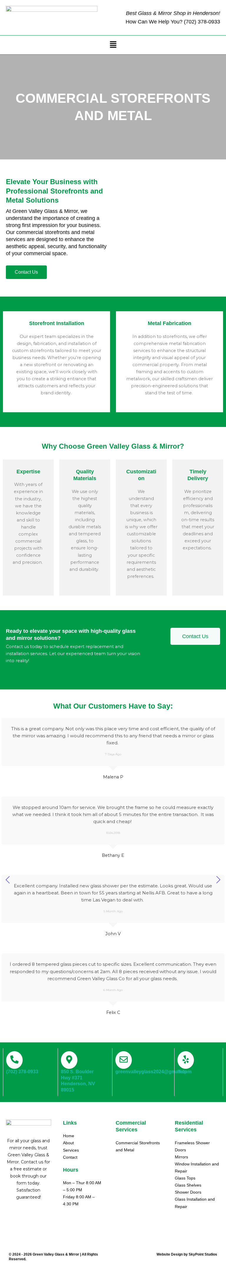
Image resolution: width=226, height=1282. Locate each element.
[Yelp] (185, 1060)
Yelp (182, 1071)
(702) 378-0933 (22, 1071)
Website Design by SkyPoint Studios (187, 1254)
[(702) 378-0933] (14, 1060)
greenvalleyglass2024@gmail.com (153, 1071)
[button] (113, 44)
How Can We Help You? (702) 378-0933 (173, 22)
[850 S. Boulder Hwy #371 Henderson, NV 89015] (69, 1060)
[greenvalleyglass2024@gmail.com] (123, 1060)
